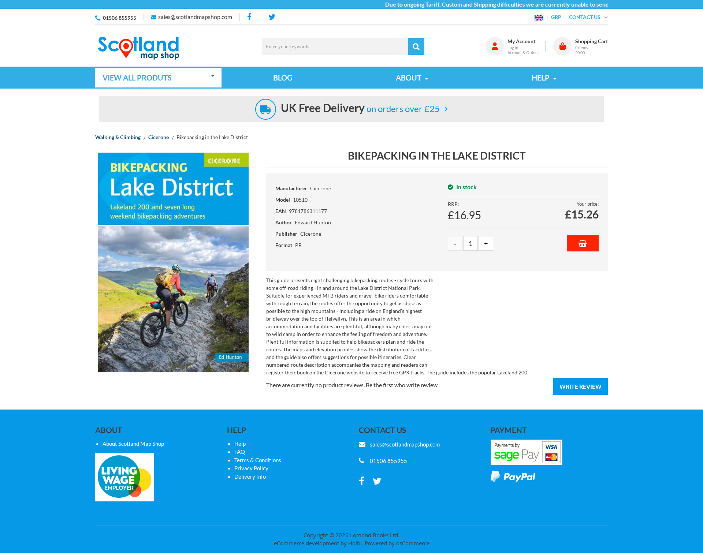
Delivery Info (250, 476)
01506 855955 (119, 18)
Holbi (355, 543)
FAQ (239, 451)
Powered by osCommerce (397, 543)
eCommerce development (306, 543)
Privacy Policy (251, 468)
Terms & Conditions (257, 460)
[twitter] (272, 17)
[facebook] (250, 17)
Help (240, 443)
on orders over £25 (360, 108)
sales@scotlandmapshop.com (195, 16)
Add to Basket (583, 243)
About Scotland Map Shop (133, 443)
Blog (282, 77)
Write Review (580, 386)
